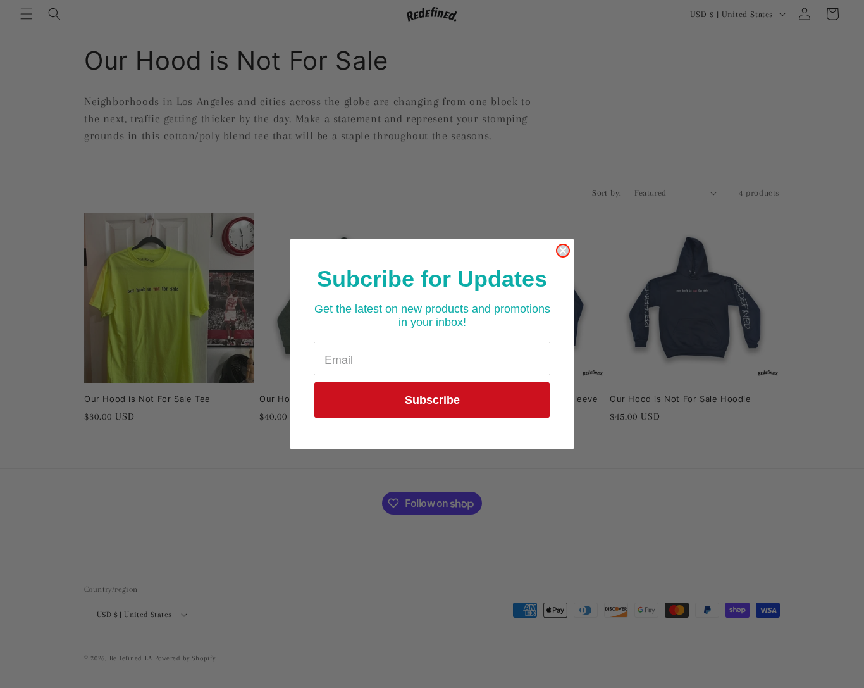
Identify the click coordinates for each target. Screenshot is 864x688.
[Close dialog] (563, 250)
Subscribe (432, 400)
